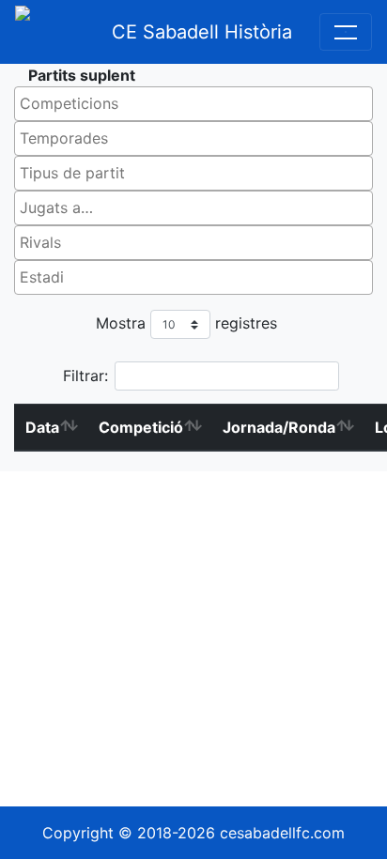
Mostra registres (186, 323)
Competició (141, 427)
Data (42, 427)
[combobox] (193, 103)
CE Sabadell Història (202, 32)
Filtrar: (85, 375)
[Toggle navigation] (345, 32)
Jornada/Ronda (279, 427)
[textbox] (198, 103)
